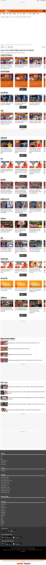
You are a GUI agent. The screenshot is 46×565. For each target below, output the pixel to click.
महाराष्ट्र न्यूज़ (3, 512)
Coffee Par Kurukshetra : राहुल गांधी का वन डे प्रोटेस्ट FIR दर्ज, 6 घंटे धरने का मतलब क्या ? (25, 360)
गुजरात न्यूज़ (2, 515)
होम (1, 13)
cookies (22, 561)
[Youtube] (11, 531)
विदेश (10, 13)
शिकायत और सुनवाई (4, 461)
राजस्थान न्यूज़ (3, 514)
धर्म (27, 13)
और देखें (22, 89)
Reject (27, 563)
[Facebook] (2, 531)
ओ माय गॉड (4, 278)
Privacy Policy (18, 549)
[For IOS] (17, 543)
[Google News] (4, 47)
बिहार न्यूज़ (2, 509)
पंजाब (2, 517)
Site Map (5, 549)
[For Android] (6, 543)
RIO (41, 549)
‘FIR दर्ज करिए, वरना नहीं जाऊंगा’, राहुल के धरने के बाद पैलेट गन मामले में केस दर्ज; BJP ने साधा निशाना (26, 386)
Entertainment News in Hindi (6, 480)
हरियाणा (2, 519)
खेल (18, 13)
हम (1, 457)
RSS (38, 549)
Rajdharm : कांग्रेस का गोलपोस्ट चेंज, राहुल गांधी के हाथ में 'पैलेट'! (20, 354)
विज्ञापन (2, 459)
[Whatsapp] (42, 47)
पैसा (20, 13)
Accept (20, 563)
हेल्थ (38, 13)
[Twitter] (5, 531)
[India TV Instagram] (8, 531)
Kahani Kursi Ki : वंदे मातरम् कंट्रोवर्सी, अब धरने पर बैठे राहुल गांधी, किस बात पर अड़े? (23, 343)
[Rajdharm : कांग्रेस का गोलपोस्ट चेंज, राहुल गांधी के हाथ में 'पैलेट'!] (4, 355)
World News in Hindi (5, 478)
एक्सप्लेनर (34, 13)
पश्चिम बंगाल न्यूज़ (3, 507)
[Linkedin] (14, 531)
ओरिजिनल (4, 298)
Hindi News (3, 16)
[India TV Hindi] (7, 11)
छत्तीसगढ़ (2, 520)
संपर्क (1, 455)
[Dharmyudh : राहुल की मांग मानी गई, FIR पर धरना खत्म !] (4, 349)
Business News (4, 485)
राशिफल (24, 13)
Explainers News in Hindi (5, 488)
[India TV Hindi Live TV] (44, 11)
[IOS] (37, 0)
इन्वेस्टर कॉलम (3, 462)
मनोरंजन (14, 13)
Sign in (44, 0)
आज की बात (4, 93)
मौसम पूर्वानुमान (3, 470)
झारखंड (2, 524)
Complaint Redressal (32, 549)
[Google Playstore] (6, 537)
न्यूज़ (10, 16)
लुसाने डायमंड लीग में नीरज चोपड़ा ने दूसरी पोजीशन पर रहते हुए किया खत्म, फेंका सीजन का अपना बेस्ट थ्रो (26, 404)
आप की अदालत (5, 71)
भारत (7, 13)
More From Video (8, 339)
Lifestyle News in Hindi (5, 492)
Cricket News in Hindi (5, 483)
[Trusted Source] (10, 47)
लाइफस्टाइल (4, 259)
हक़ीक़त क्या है (5, 199)
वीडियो (4, 13)
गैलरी (30, 13)
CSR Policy (24, 549)
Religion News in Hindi (5, 487)
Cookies (3, 560)
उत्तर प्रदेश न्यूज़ (3, 504)
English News (3, 464)
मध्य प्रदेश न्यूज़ (3, 510)
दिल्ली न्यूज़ (2, 505)
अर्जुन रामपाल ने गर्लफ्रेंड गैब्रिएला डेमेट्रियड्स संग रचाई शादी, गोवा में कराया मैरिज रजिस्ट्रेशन (24, 410)
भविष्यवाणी (4, 138)
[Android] (38, 0)
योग (2, 159)
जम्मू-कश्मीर (2, 522)
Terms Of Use (11, 549)
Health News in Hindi (5, 490)
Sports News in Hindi (5, 482)
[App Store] (17, 537)
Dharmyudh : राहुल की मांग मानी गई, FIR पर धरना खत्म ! (18, 348)
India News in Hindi (4, 477)
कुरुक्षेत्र (3, 180)
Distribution (23, 551)
